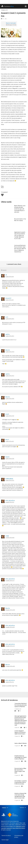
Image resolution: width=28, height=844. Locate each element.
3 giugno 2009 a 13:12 (9, 682)
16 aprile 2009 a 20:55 (9, 480)
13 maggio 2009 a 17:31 (9, 580)
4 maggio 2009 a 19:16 (9, 502)
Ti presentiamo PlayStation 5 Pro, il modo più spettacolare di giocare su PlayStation (21, 705)
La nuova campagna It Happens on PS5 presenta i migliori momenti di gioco (20, 732)
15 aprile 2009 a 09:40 (9, 398)
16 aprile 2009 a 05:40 (9, 458)
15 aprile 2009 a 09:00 (9, 351)
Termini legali (4, 839)
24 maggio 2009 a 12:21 (10, 646)
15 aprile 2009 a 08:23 (9, 318)
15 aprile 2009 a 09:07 (9, 375)
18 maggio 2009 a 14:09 (10, 627)
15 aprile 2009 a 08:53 (9, 336)
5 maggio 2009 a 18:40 (9, 537)
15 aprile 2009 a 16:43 (9, 441)
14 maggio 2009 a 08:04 (10, 609)
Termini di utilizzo (6, 835)
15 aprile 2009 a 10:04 (9, 415)
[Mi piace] (18, 711)
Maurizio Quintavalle (11, 23)
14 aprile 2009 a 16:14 (9, 299)
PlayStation (9, 6)
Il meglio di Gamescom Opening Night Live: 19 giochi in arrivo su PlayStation (20, 757)
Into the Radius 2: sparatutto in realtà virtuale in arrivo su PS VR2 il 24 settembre (21, 782)
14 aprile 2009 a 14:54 (9, 276)
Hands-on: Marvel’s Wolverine (21, 743)
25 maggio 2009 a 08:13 (10, 666)
